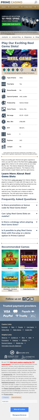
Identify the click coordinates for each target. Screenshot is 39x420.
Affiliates (24, 340)
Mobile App (19, 343)
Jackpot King (16, 37)
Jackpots (5, 37)
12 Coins (10, 268)
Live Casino (15, 7)
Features (15, 340)
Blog (23, 337)
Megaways (28, 37)
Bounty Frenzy (29, 268)
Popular (20, 327)
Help (29, 337)
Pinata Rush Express (29, 289)
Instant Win (28, 330)
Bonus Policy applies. (11, 33)
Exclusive (5, 327)
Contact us (14, 337)
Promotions (5, 340)
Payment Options (7, 343)
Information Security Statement (11, 346)
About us (4, 337)
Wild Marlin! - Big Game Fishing (10, 289)
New (12, 327)
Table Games (17, 330)
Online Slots (28, 7)
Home (4, 7)
